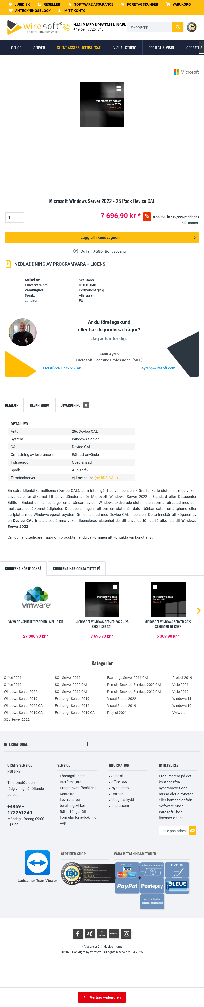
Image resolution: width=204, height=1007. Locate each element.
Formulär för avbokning (78, 817)
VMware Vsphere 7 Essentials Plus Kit (35, 621)
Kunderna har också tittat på (77, 568)
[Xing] (90, 934)
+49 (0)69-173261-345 (62, 368)
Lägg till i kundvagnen (100, 237)
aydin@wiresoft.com (158, 368)
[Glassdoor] (102, 934)
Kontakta (67, 794)
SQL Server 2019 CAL (71, 692)
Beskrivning (39, 405)
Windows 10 (181, 706)
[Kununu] (114, 934)
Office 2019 (13, 685)
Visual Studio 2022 (121, 699)
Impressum (120, 806)
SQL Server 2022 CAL (71, 685)
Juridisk (117, 776)
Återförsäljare (70, 782)
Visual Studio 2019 (121, 706)
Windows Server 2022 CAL (24, 706)
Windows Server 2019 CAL (24, 713)
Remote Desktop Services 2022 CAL (134, 685)
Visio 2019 (180, 692)
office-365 (119, 782)
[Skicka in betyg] (102, 207)
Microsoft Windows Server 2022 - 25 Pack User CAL (102, 624)
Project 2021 (117, 713)
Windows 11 (181, 699)
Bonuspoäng (115, 251)
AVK (63, 823)
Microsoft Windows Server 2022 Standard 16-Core (168, 624)
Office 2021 (13, 678)
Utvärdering (74, 405)
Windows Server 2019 (20, 699)
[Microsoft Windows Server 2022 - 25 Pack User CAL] (102, 599)
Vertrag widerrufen (105, 997)
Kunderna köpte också (23, 568)
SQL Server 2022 (17, 719)
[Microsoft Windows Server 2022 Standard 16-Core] (168, 599)
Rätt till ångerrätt (73, 812)
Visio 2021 (180, 685)
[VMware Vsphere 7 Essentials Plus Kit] (35, 599)
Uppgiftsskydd (122, 800)
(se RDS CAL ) (106, 478)
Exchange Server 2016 (72, 706)
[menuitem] (178, 4)
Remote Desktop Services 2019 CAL (134, 692)
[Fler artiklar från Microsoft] (186, 72)
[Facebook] (78, 934)
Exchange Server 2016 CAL (128, 678)
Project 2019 (182, 678)
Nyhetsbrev (120, 788)
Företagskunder (72, 776)
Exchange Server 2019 (72, 699)
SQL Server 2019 (68, 678)
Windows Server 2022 (20, 692)
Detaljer (11, 405)
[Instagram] (126, 934)
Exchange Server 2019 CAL (76, 713)
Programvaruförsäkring (78, 788)
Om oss (117, 794)
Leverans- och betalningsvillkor (72, 803)
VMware (178, 713)
